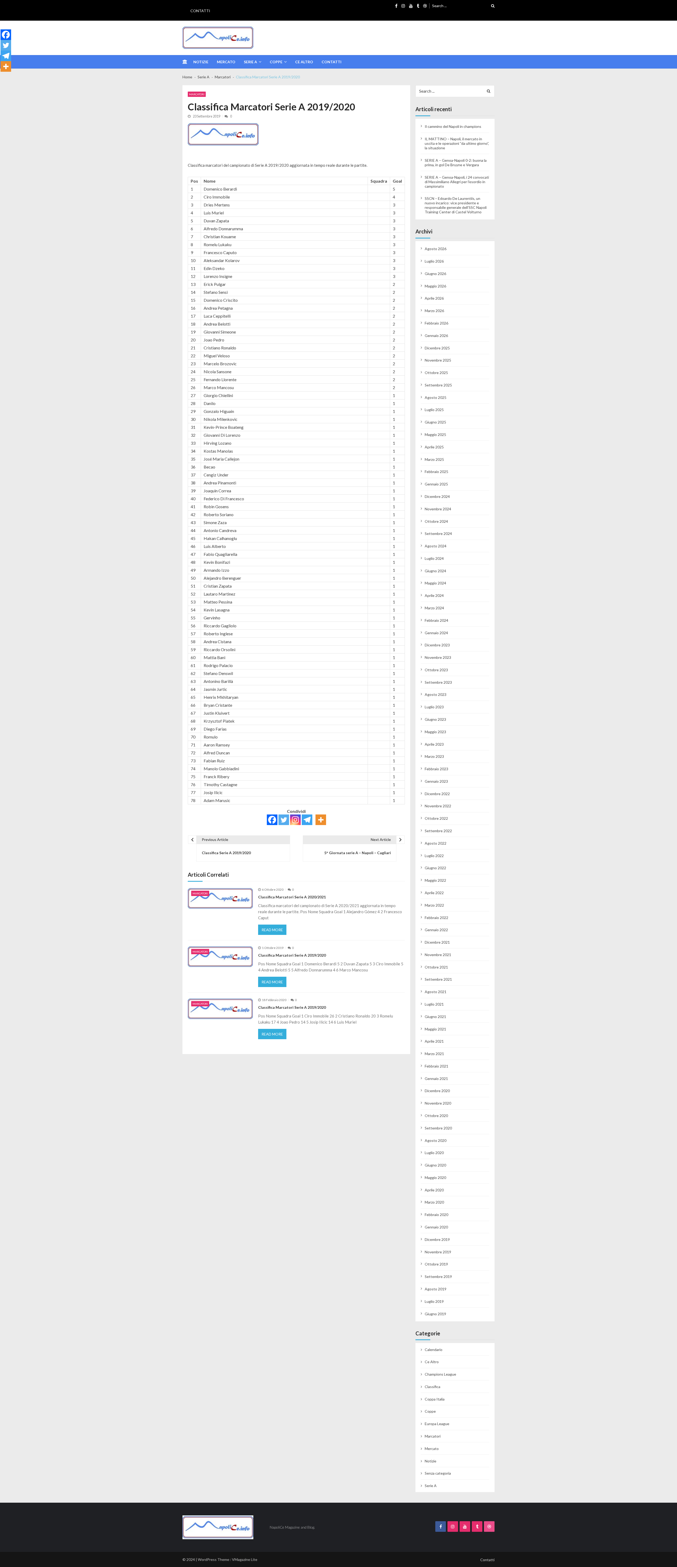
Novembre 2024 (438, 509)
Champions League (440, 1374)
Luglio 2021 (434, 1004)
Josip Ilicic (213, 792)
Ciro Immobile (217, 196)
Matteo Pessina (218, 601)
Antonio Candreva (220, 530)
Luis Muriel (214, 212)
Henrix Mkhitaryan (221, 697)
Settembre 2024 (438, 533)
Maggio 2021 (435, 1029)
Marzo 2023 (434, 756)
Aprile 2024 (434, 595)
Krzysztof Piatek (219, 720)
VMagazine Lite (244, 1559)
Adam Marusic (217, 800)
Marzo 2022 (434, 905)
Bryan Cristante (218, 705)
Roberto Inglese (218, 633)
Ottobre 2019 (436, 1264)
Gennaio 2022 (436, 929)
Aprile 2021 (434, 1041)
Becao (209, 466)
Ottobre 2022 (436, 818)
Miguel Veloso (217, 355)
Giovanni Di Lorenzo (222, 435)
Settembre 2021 (438, 979)
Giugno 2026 (435, 273)
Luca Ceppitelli (217, 315)
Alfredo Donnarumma (223, 228)
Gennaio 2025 (436, 484)
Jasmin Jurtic (215, 689)
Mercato (226, 62)
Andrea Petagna (218, 307)
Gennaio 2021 (436, 1078)
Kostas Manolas (218, 450)
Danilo (210, 403)
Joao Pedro (214, 339)
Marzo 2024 (434, 608)
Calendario (433, 1349)
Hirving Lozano (217, 442)
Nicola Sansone (217, 371)
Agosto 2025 (435, 397)
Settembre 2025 (438, 385)
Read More (272, 929)
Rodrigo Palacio (218, 665)
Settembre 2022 (438, 830)
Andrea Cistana (217, 641)
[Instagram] (295, 819)
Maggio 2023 (435, 732)
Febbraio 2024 (436, 620)
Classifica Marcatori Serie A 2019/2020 (292, 955)
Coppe (276, 62)
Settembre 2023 (438, 682)
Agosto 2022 (435, 843)
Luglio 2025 (434, 409)
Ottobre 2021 (436, 967)
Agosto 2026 (435, 248)
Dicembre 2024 (437, 496)
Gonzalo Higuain (219, 411)
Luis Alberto (215, 546)
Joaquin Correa (217, 490)
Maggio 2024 (435, 583)
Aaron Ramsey (217, 744)
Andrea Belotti (217, 323)
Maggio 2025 (435, 434)
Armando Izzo (216, 570)
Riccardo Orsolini (219, 649)
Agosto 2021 (435, 991)
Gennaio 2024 (436, 633)
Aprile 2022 (434, 892)
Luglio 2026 (434, 261)
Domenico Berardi (220, 188)
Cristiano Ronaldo (220, 347)
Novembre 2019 (438, 1252)
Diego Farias (215, 728)
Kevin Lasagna (217, 609)
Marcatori (196, 94)
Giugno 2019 (435, 1314)
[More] (320, 819)
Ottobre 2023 (436, 670)
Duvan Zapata (216, 220)
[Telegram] (307, 819)
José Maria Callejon (221, 458)
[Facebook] (272, 819)
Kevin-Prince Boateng (224, 427)
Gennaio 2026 (436, 335)
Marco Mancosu (219, 387)
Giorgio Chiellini (218, 395)
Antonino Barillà (218, 681)
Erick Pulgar (215, 284)
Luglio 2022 (434, 855)
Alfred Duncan (217, 752)
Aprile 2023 (434, 744)
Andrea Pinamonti (220, 482)
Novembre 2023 (438, 657)
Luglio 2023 (434, 707)
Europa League (437, 1423)
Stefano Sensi (216, 292)
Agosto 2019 (435, 1289)
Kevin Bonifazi (217, 562)
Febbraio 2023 (436, 769)
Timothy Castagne (220, 784)
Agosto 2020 (435, 1140)
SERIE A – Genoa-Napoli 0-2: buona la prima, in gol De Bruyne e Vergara (456, 162)
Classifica (432, 1386)
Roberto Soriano (219, 514)
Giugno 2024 (435, 571)
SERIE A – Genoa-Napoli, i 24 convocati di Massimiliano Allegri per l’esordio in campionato (457, 181)
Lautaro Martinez (219, 593)
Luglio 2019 (434, 1301)
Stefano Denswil (218, 673)
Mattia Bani (214, 657)
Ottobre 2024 (436, 521)
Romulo (211, 736)
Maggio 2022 (435, 880)
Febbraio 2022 (436, 917)
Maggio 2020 (435, 1177)
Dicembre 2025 (437, 348)
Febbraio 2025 (436, 471)
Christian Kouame (220, 236)
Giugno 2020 (435, 1165)
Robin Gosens (216, 506)
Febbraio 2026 (436, 323)
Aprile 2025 (434, 447)
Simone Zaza (215, 522)
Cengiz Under (216, 474)
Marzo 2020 (434, 1202)
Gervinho (212, 617)
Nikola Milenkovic (220, 419)
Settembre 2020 (438, 1128)
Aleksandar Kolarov (222, 260)
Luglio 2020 (434, 1152)
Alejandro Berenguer (222, 577)
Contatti (200, 10)
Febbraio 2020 (436, 1214)
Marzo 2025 (434, 459)
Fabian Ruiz (214, 760)
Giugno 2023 (435, 719)
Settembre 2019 (438, 1276)
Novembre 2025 (438, 360)
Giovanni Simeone (220, 331)
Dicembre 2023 (437, 645)
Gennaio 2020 (436, 1227)
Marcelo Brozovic (220, 363)
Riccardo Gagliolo (220, 625)
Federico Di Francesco (224, 498)
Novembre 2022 (438, 806)
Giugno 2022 (435, 868)
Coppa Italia (435, 1399)
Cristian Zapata (218, 585)
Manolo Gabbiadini (221, 768)
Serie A (250, 62)
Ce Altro (304, 62)
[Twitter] (283, 819)
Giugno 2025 (435, 422)
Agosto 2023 (435, 694)
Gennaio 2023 (436, 781)
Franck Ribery (216, 776)
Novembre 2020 (438, 1103)
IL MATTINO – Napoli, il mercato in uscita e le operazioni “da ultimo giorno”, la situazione (457, 143)
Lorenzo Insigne (218, 276)
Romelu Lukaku (217, 244)
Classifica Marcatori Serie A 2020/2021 (292, 897)
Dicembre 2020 (437, 1090)
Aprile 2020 (434, 1190)
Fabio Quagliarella (220, 554)
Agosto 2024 (435, 546)
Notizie (200, 62)
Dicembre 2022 (437, 793)
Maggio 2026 (435, 286)
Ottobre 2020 (436, 1115)
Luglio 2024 (434, 558)
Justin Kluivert (217, 712)
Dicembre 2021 (437, 942)
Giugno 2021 (435, 1016)
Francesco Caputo (220, 252)
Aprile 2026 (434, 298)
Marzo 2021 (434, 1053)
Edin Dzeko (214, 268)
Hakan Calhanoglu (220, 538)
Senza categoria (438, 1473)
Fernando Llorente (220, 379)
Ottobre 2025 (436, 372)
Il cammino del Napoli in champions (453, 126)
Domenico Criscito (221, 300)
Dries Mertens (217, 204)
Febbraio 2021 (436, 1066)
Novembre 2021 (438, 954)
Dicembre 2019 (437, 1239)
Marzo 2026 (434, 310)
